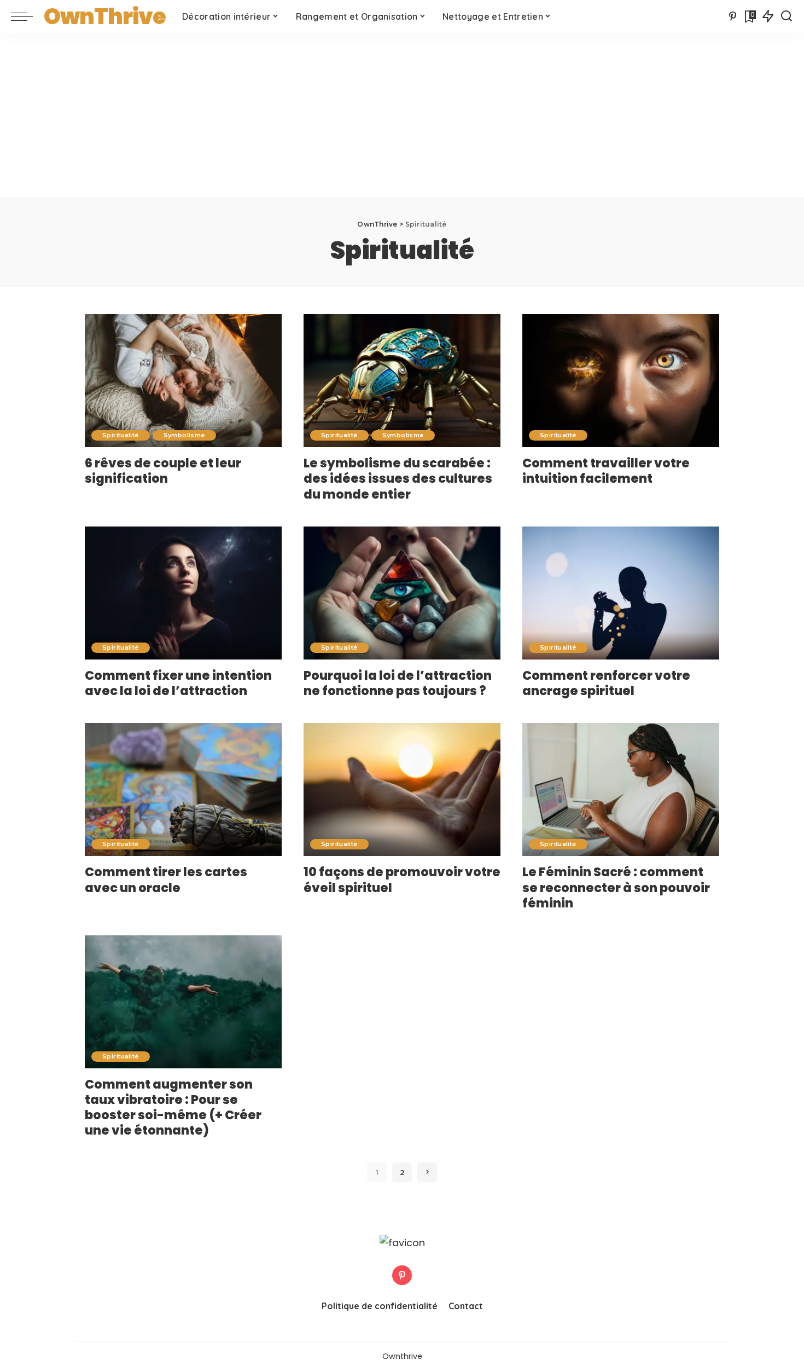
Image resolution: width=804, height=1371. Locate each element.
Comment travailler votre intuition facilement (606, 470)
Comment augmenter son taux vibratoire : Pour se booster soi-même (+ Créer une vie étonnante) (173, 1107)
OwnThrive (105, 16)
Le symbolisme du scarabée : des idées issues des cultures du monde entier (398, 478)
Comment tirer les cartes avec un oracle (166, 879)
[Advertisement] (402, 115)
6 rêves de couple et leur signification (163, 470)
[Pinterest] (732, 16)
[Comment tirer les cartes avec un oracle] (183, 789)
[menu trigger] (27, 16)
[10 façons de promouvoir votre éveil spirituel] (402, 789)
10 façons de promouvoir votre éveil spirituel (402, 879)
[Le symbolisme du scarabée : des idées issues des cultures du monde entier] (402, 380)
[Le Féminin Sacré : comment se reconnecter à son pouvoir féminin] (620, 789)
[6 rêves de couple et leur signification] (183, 380)
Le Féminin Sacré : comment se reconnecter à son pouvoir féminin (616, 887)
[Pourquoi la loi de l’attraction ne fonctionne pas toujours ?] (402, 593)
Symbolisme (184, 435)
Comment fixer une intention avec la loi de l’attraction (178, 683)
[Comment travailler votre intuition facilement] (620, 380)
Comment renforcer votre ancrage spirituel (606, 683)
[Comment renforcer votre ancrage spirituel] (620, 593)
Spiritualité (120, 435)
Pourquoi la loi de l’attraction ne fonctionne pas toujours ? (398, 683)
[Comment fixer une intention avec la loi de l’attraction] (183, 593)
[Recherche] (786, 16)
